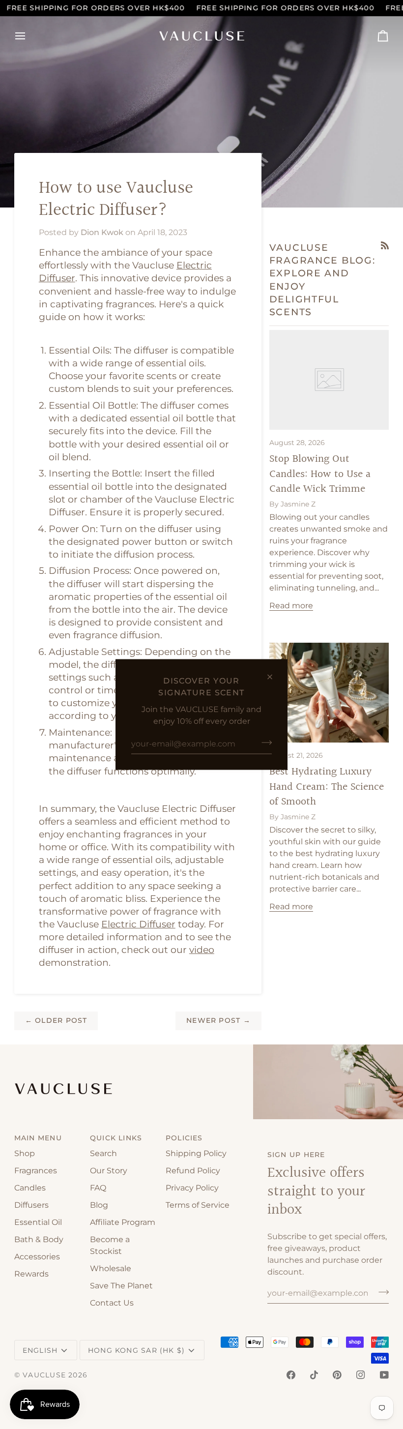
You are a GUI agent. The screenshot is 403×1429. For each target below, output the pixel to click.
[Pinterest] (337, 1374)
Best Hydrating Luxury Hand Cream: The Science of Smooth (326, 786)
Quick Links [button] (116, 1138)
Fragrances (35, 1170)
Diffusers (31, 1205)
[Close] (274, 677)
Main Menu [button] (38, 1138)
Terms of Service (198, 1205)
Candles (30, 1187)
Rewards (31, 1274)
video (201, 949)
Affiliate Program (122, 1222)
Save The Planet (121, 1285)
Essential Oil (38, 1222)
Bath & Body (38, 1239)
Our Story (108, 1170)
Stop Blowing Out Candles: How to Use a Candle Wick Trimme (320, 474)
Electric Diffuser (138, 924)
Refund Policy (193, 1170)
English (40, 1350)
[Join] (264, 742)
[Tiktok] (314, 1374)
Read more (291, 605)
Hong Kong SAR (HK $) (136, 1350)
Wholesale (110, 1268)
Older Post (56, 1020)
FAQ (98, 1187)
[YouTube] (384, 1374)
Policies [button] (184, 1138)
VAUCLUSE (44, 1375)
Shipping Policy (196, 1153)
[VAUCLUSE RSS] (385, 245)
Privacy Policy (192, 1187)
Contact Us (112, 1303)
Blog (99, 1205)
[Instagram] (360, 1374)
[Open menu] (29, 36)
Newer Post (218, 1020)
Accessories (37, 1256)
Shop (24, 1153)
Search (103, 1153)
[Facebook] (291, 1374)
